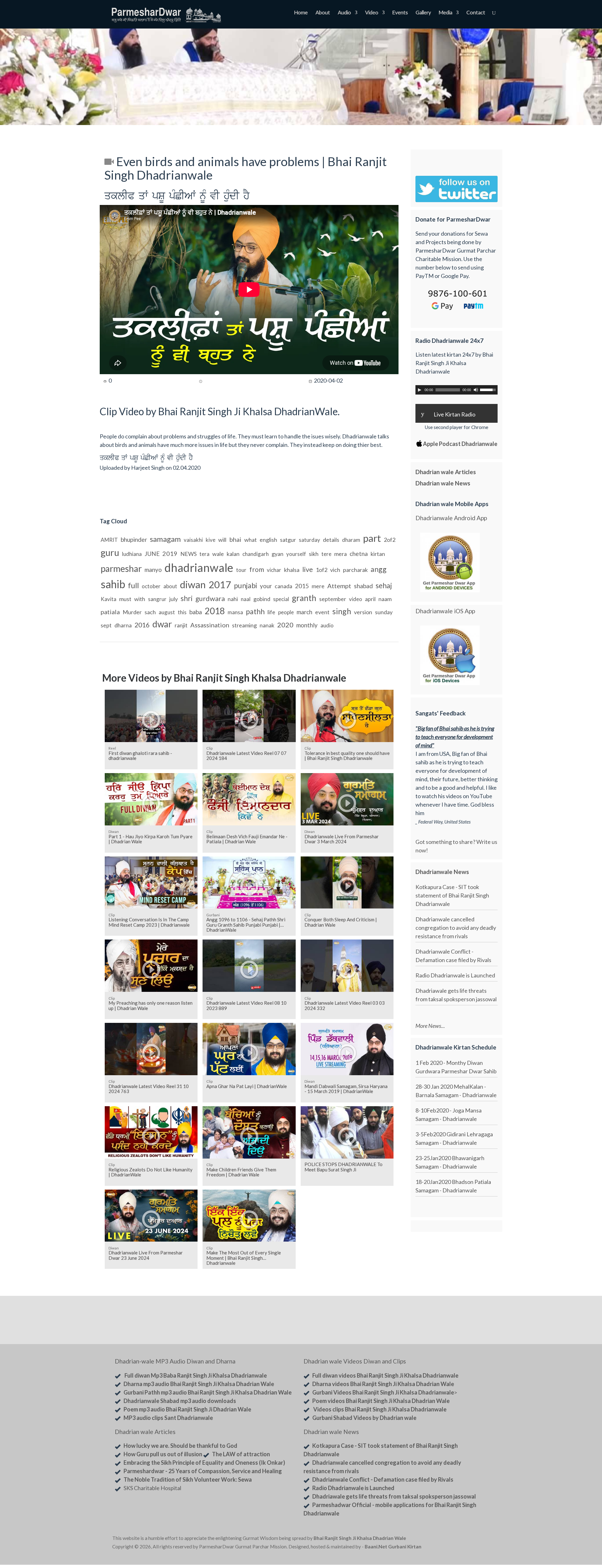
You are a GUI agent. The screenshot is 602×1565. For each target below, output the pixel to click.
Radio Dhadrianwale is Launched (455, 975)
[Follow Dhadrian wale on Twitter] (474, 1539)
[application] (456, 390)
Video (371, 13)
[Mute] (475, 389)
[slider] (489, 389)
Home (301, 13)
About (322, 13)
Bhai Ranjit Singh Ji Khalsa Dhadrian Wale (360, 1538)
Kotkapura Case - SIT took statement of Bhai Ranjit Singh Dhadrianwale (452, 895)
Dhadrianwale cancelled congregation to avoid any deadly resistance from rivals (455, 928)
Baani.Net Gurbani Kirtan (393, 1546)
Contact (475, 13)
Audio (344, 13)
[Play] (419, 389)
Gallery (423, 13)
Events (400, 13)
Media (445, 13)
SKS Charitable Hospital (152, 1487)
